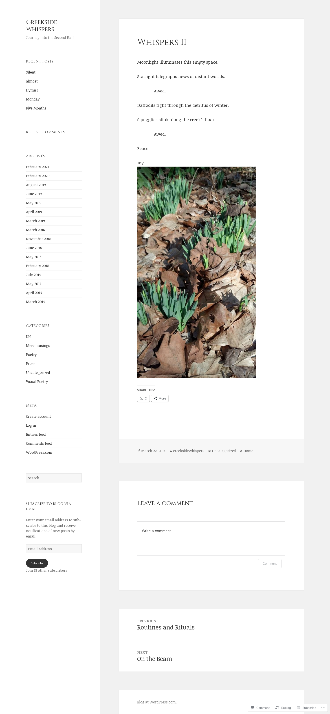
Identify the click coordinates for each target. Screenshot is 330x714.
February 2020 (38, 175)
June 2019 (34, 193)
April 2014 (34, 292)
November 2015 (38, 238)
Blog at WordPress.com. (157, 702)
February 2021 (37, 166)
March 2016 (35, 229)
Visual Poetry (37, 381)
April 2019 (34, 211)
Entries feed (36, 434)
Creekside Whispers (41, 25)
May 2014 (33, 283)
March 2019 (35, 220)
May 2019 (33, 202)
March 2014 (35, 301)
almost (32, 81)
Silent (30, 72)
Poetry (31, 354)
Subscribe (37, 563)
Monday (33, 99)
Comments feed (39, 443)
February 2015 (37, 265)
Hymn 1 (32, 90)
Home (248, 450)
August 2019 (36, 184)
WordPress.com (39, 452)
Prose (30, 363)
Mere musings (38, 345)
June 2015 (34, 247)
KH (28, 336)
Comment (270, 563)
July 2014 (33, 274)
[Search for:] (54, 477)
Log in (31, 425)
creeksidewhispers (188, 450)
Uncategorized (38, 372)
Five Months (36, 108)
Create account (38, 416)
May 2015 (34, 256)
